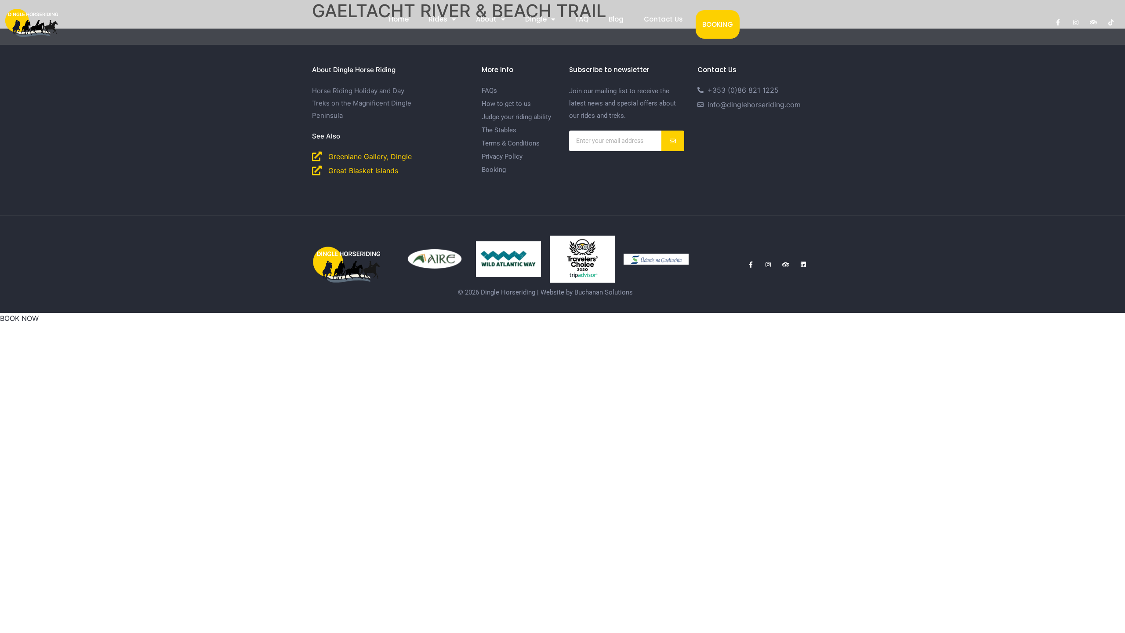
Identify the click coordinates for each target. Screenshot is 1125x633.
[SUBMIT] (673, 141)
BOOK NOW (19, 318)
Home (399, 19)
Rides (438, 19)
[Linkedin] (803, 264)
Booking (717, 24)
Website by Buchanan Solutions (587, 292)
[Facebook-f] (1058, 22)
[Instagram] (1076, 22)
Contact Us (663, 19)
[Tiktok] (1111, 22)
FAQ (581, 19)
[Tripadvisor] (1093, 22)
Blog (616, 19)
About (486, 19)
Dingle (536, 19)
